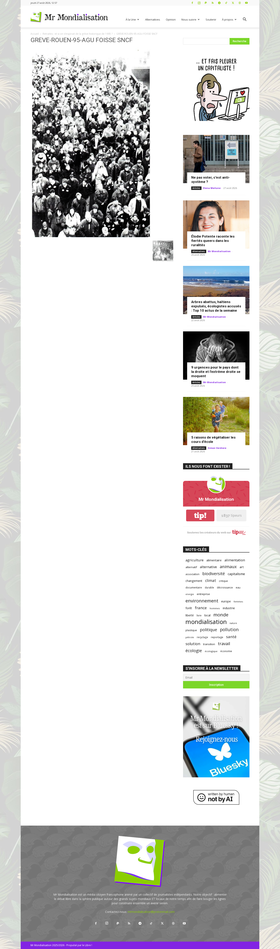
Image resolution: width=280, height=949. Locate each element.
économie (226, 651)
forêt (189, 608)
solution (193, 643)
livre (199, 615)
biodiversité (213, 573)
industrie (229, 608)
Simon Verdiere (217, 447)
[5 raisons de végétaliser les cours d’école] (216, 421)
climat (210, 580)
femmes (238, 601)
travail (224, 643)
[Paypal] (206, 3)
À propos (227, 19)
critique (223, 581)
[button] (244, 20)
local (207, 615)
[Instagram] (199, 3)
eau (238, 587)
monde (220, 614)
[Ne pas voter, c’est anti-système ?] (216, 159)
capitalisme (236, 574)
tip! (200, 515)
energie (190, 594)
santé (231, 636)
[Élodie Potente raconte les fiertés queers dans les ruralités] (216, 224)
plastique (191, 630)
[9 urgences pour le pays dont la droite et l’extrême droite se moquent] (216, 355)
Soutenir (211, 19)
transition (209, 644)
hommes (215, 608)
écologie (194, 650)
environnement (202, 601)
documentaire (194, 587)
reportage (217, 637)
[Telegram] (219, 3)
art (242, 567)
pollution (229, 629)
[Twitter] (233, 3)
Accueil (35, 34)
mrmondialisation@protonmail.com (151, 912)
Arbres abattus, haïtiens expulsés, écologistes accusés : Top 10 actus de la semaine (216, 306)
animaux (228, 566)
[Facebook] (192, 3)
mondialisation (206, 622)
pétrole (190, 637)
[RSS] (212, 3)
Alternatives (152, 19)
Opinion (171, 19)
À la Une (131, 19)
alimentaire (214, 560)
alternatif (191, 567)
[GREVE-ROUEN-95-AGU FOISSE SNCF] (91, 236)
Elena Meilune (212, 188)
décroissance (225, 587)
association (192, 574)
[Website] (240, 3)
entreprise (203, 594)
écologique (211, 651)
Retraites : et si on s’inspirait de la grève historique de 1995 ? (78, 34)
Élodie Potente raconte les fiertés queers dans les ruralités (212, 240)
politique (208, 629)
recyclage (202, 637)
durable (209, 587)
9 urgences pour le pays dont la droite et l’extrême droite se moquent (215, 371)
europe (226, 601)
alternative (208, 567)
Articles (196, 188)
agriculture (195, 560)
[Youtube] (246, 3)
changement (194, 581)
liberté (190, 615)
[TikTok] (226, 3)
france (201, 608)
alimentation (234, 560)
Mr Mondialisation (219, 251)
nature (233, 623)
